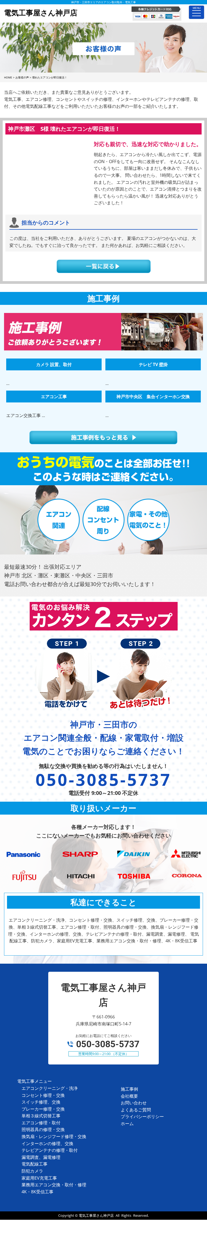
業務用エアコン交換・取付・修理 (54, 1185)
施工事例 (129, 1089)
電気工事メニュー (34, 1081)
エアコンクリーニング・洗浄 (50, 1088)
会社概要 (129, 1096)
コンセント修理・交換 (43, 1095)
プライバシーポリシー (142, 1116)
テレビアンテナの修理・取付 (50, 1150)
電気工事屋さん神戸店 (96, 1215)
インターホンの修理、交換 (47, 1143)
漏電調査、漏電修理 (41, 1157)
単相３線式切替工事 (41, 1116)
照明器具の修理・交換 (43, 1129)
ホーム (127, 1123)
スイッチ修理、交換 (41, 1102)
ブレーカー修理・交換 (43, 1109)
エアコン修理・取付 (41, 1123)
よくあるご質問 (136, 1110)
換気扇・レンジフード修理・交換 (54, 1136)
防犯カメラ (32, 1171)
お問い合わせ (134, 1103)
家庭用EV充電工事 (39, 1178)
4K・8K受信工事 (37, 1192)
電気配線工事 (34, 1164)
